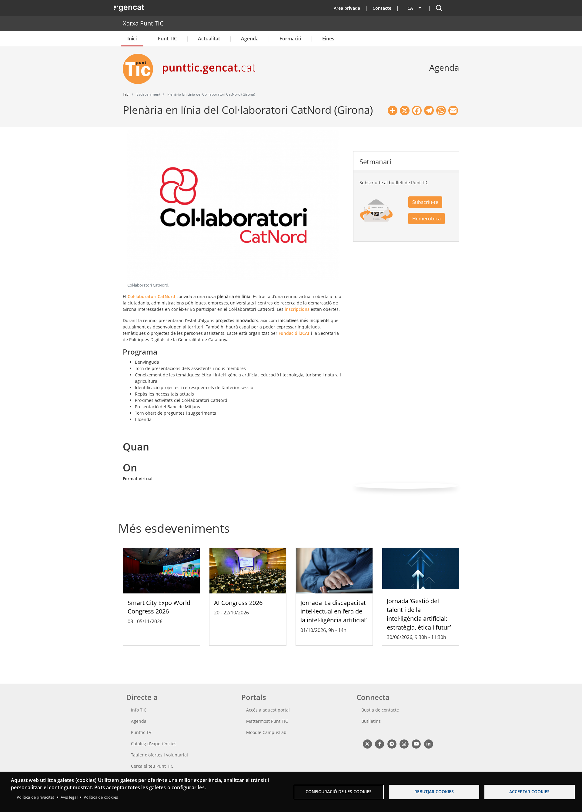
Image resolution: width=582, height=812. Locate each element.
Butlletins (371, 721)
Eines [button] (328, 38)
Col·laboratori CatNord (151, 296)
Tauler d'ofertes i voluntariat (159, 755)
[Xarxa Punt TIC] (140, 69)
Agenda (250, 38)
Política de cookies (101, 797)
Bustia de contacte (380, 710)
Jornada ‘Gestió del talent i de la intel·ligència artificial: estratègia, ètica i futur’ (419, 614)
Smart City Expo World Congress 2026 (159, 607)
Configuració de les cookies (339, 791)
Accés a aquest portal (268, 710)
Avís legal (69, 797)
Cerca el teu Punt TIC (152, 766)
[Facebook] (379, 743)
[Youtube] (416, 743)
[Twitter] (367, 743)
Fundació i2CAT (294, 333)
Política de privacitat (35, 797)
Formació (290, 38)
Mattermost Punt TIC (267, 721)
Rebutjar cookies (434, 791)
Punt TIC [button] (167, 38)
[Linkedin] (428, 743)
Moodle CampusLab (266, 732)
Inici (132, 38)
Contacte (382, 8)
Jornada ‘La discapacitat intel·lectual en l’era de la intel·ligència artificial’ (333, 611)
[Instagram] (404, 743)
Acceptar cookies (529, 791)
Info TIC (138, 710)
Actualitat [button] (209, 38)
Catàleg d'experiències (153, 743)
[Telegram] (391, 743)
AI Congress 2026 (238, 603)
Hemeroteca (426, 218)
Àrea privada (347, 8)
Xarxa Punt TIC (143, 23)
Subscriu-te (425, 202)
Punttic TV (141, 732)
